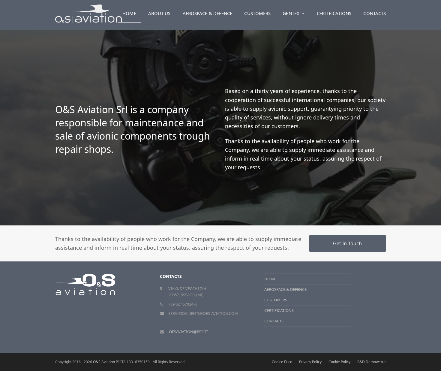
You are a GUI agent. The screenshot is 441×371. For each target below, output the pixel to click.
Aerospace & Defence (285, 289)
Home (270, 279)
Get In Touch (347, 243)
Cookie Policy (339, 361)
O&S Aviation (104, 361)
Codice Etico (282, 361)
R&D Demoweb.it (371, 361)
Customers (275, 300)
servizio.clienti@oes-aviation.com (203, 313)
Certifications (279, 310)
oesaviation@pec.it (188, 331)
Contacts (274, 321)
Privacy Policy (310, 361)
